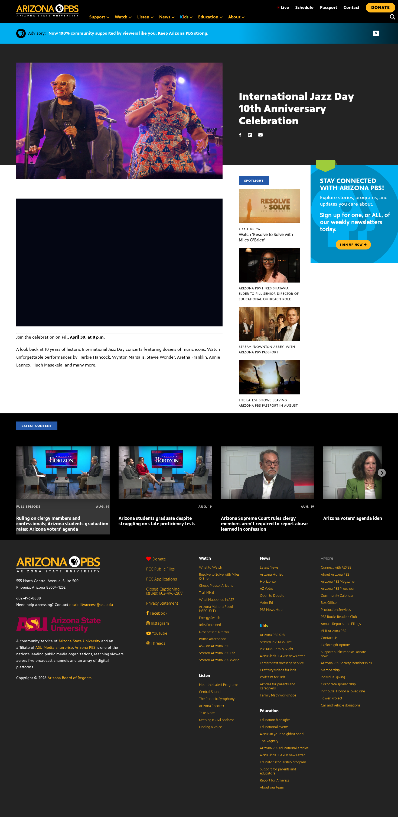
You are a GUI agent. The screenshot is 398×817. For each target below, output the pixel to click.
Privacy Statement (162, 603)
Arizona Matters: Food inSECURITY (216, 609)
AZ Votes (266, 588)
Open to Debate (272, 596)
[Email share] (263, 135)
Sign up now (352, 245)
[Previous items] (16, 473)
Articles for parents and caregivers (277, 686)
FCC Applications (161, 579)
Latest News (269, 567)
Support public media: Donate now (343, 654)
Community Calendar (337, 596)
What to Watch (210, 567)
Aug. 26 (249, 229)
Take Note (207, 713)
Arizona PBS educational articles (284, 748)
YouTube (159, 633)
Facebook (158, 613)
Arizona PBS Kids (272, 635)
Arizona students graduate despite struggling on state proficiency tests (157, 521)
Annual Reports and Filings (341, 624)
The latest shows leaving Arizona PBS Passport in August (268, 402)
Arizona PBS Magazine (337, 581)
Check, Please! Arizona (216, 585)
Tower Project (331, 698)
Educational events (274, 727)
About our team (272, 787)
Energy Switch (209, 618)
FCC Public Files (160, 569)
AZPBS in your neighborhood (282, 734)
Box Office (329, 603)
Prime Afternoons (212, 639)
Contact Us (329, 638)
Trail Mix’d (206, 593)
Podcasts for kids (272, 677)
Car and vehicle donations (340, 705)
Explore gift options (335, 645)
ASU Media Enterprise (54, 647)
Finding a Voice (210, 727)
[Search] (391, 17)
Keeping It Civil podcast (216, 720)
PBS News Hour (272, 610)
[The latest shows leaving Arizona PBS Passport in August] (269, 362)
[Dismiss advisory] (376, 33)
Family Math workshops (278, 695)
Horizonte (268, 581)
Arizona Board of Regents (70, 678)
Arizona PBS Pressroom (339, 588)
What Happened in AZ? (216, 600)
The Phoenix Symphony (216, 699)
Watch (205, 558)
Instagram (159, 623)
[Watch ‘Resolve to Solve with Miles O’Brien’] (269, 191)
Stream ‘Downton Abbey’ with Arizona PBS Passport (267, 349)
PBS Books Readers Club (339, 617)
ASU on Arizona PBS (214, 646)
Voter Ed (266, 603)
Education (269, 710)
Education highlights (275, 720)
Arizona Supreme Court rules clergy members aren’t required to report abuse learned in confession (264, 524)
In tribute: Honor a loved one (343, 691)
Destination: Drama (214, 632)
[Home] (47, 10)
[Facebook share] (243, 135)
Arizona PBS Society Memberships (346, 663)
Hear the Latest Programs (218, 685)
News (265, 558)
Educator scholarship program (283, 762)
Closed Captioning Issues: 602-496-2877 (164, 591)
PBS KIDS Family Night (276, 649)
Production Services (336, 610)
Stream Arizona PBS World (219, 660)
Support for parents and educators (278, 771)
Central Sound (209, 692)
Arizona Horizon (272, 574)
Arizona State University (79, 641)
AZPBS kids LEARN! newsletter (282, 656)
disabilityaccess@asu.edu (91, 604)
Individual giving (333, 677)
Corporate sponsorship (338, 684)
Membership (330, 670)
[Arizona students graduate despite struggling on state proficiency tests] (165, 449)
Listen (204, 675)
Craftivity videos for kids (278, 670)
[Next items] (382, 473)
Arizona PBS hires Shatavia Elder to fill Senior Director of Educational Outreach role (269, 293)
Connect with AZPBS (336, 567)
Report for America (274, 780)
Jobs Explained (210, 625)
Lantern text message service (282, 663)
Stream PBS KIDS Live (276, 642)
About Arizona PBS (335, 574)
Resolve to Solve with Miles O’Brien (219, 576)
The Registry (269, 741)
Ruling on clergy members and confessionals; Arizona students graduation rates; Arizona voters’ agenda (62, 524)
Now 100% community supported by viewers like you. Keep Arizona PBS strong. (128, 33)
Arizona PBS (85, 647)
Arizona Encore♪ (211, 706)
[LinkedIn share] (252, 135)
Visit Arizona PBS (333, 631)
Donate (159, 559)
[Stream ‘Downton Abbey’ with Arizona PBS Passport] (269, 309)
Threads (157, 643)
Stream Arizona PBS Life (217, 653)
